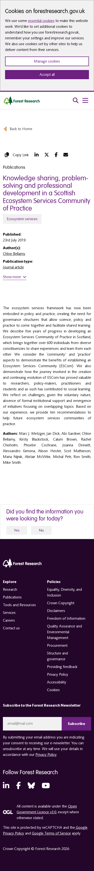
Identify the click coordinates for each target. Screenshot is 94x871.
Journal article (13, 267)
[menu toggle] (85, 100)
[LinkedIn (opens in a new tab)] (36, 155)
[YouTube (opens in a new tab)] (46, 786)
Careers (9, 620)
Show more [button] (12, 277)
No (41, 530)
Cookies (53, 690)
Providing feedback (62, 667)
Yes (17, 530)
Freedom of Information (66, 618)
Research (10, 589)
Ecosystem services (22, 219)
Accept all (47, 74)
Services (9, 613)
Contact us (11, 628)
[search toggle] (76, 100)
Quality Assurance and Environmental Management (64, 632)
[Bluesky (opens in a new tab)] (31, 786)
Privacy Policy (57, 674)
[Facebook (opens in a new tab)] (56, 155)
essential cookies (41, 21)
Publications (12, 597)
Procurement (57, 645)
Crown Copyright (60, 603)
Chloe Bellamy (14, 254)
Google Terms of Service (51, 833)
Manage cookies (47, 61)
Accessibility (56, 682)
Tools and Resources (19, 605)
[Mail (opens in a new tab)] (65, 155)
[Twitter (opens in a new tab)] (46, 155)
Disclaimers (56, 611)
